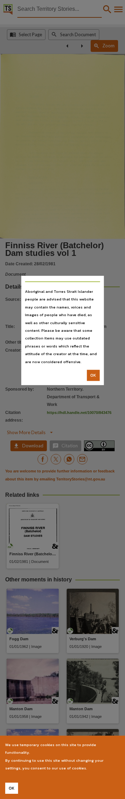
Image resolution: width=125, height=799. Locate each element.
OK (93, 375)
